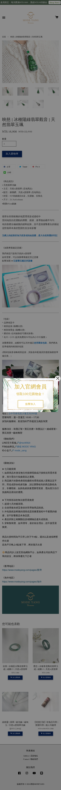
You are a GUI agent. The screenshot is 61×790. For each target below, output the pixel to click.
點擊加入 (30, 404)
